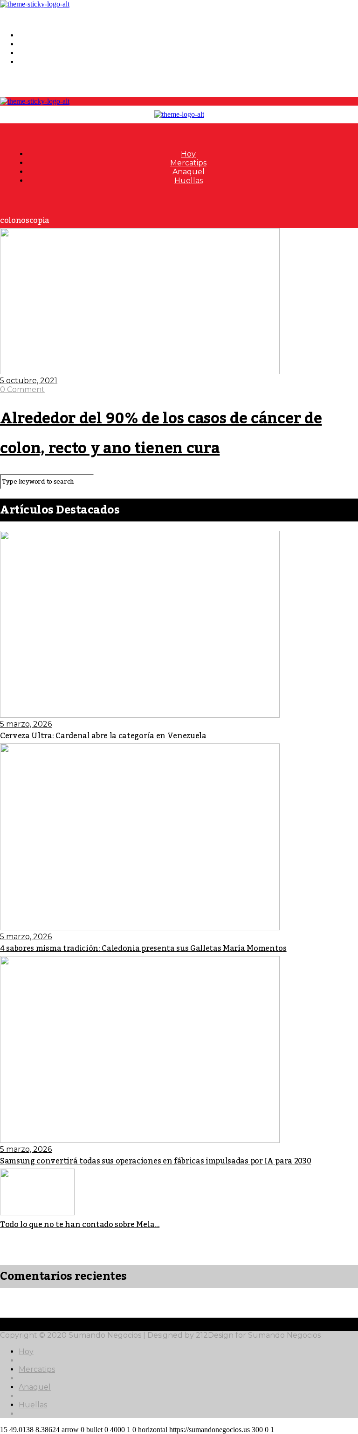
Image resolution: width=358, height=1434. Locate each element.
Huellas (33, 61)
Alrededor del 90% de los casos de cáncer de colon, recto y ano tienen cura (161, 434)
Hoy (26, 35)
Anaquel (35, 53)
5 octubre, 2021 (28, 380)
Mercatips (37, 44)
